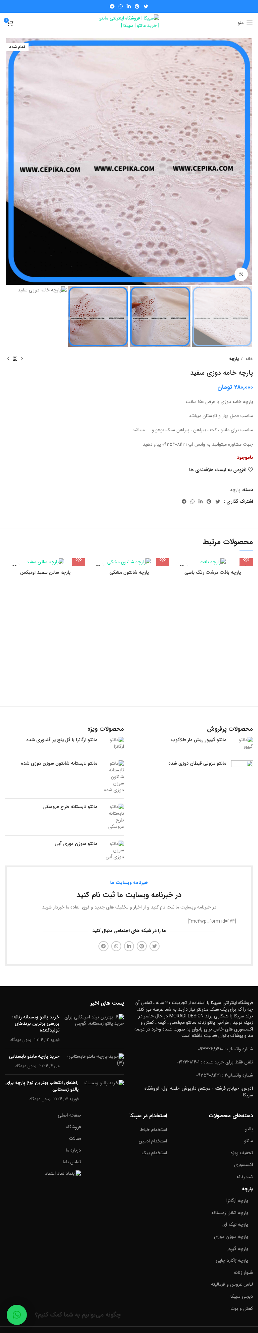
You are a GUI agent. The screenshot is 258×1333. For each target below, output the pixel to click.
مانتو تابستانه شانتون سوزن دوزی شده (59, 763)
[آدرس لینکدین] (129, 6)
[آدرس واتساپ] (121, 6)
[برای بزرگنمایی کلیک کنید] (241, 274)
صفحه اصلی (69, 1115)
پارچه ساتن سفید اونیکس (45, 572)
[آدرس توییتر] (145, 6)
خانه (248, 358)
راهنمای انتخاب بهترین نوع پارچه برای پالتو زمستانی (42, 1086)
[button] (17, 1315)
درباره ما (73, 1150)
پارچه (234, 358)
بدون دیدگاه (20, 1040)
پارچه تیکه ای (235, 1224)
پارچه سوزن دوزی (231, 1236)
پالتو (249, 1129)
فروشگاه (73, 1127)
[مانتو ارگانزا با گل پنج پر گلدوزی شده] (113, 743)
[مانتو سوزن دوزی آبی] (113, 850)
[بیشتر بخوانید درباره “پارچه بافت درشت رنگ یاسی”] (246, 559)
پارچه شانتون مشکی (129, 572)
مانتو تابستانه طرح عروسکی (70, 807)
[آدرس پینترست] (137, 6)
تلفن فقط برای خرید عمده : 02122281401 (215, 1062)
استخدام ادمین (153, 1141)
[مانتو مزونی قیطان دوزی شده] (242, 771)
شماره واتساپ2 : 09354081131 (224, 1075)
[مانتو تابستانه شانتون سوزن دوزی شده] (113, 776)
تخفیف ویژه (242, 1153)
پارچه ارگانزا (237, 1200)
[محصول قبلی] (21, 358)
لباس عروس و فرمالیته (232, 1284)
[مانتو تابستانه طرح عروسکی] (113, 817)
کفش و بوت (241, 1308)
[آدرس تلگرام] (112, 6)
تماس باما (72, 1162)
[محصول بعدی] (8, 358)
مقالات (75, 1138)
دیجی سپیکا (241, 1296)
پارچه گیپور (237, 1248)
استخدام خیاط (153, 1129)
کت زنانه (244, 1176)
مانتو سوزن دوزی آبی (76, 844)
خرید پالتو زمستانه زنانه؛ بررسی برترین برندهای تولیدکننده (35, 1023)
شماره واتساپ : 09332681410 (225, 1049)
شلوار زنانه (243, 1272)
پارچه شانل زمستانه (229, 1212)
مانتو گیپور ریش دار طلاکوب (198, 740)
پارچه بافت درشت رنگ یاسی (212, 572)
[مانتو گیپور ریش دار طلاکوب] (242, 743)
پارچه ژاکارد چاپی (232, 1260)
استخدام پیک (154, 1153)
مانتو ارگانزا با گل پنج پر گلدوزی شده (61, 740)
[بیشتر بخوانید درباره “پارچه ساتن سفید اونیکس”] (78, 559)
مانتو (248, 1140)
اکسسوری (243, 1164)
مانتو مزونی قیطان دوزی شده (197, 763)
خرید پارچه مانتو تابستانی (34, 1056)
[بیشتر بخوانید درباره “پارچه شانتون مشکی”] (162, 559)
